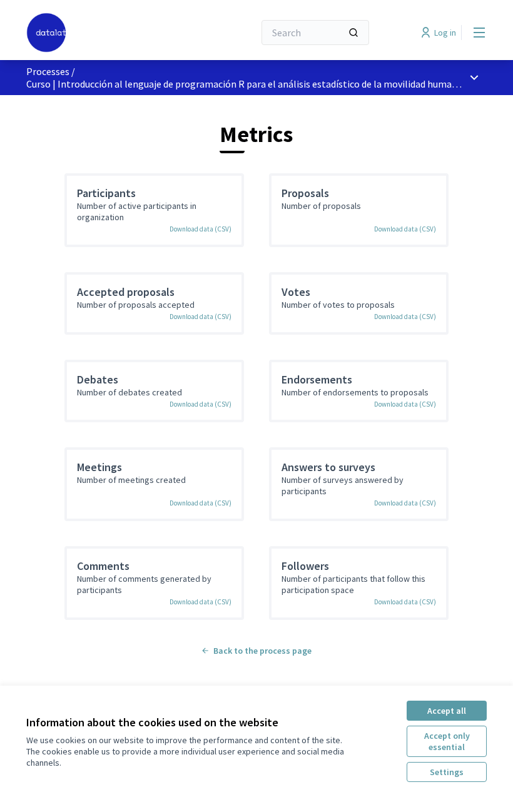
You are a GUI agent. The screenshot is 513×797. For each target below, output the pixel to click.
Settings (447, 772)
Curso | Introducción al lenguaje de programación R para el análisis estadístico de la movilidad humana (244, 84)
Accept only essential (447, 741)
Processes (47, 71)
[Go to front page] (109, 33)
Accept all (446, 710)
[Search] (353, 32)
